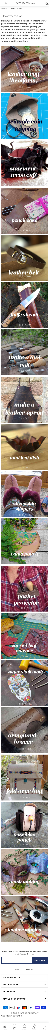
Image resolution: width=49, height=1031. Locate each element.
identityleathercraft (28, 1013)
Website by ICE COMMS (11, 1016)
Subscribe (39, 960)
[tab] (24, 977)
